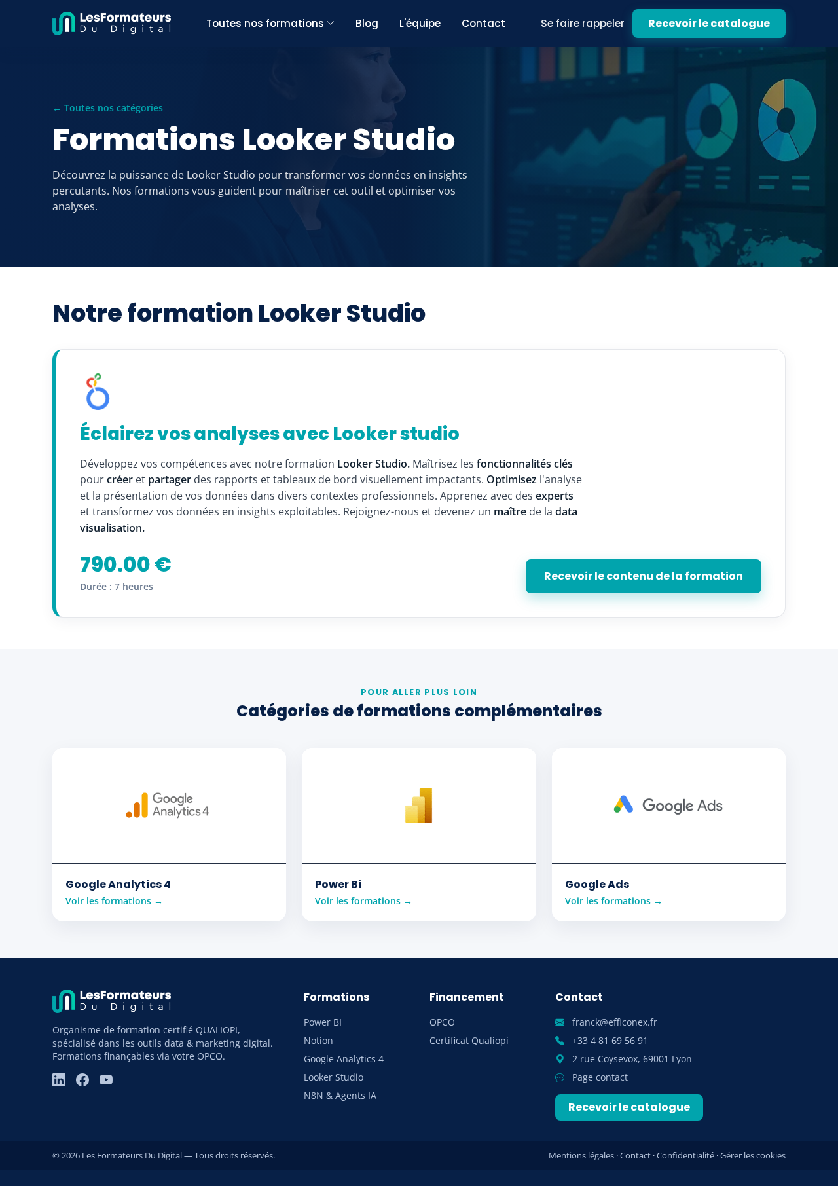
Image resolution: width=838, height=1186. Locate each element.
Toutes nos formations (265, 23)
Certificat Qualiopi (469, 1040)
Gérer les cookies (753, 1155)
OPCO (442, 1022)
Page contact (599, 1077)
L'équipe (420, 23)
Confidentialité (685, 1155)
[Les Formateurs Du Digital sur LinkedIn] (58, 1079)
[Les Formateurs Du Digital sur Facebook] (82, 1079)
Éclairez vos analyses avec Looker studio (270, 434)
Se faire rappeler (583, 23)
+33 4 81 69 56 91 (609, 1040)
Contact (483, 23)
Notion (318, 1040)
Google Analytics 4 (344, 1058)
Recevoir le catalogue (709, 23)
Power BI (323, 1022)
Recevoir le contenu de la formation (643, 576)
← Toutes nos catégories (107, 108)
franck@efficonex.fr (613, 1022)
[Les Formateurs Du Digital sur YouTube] (106, 1079)
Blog (366, 23)
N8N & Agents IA (340, 1095)
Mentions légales (581, 1155)
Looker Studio (333, 1077)
